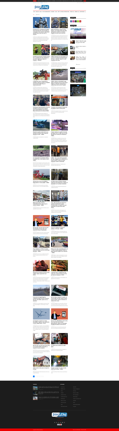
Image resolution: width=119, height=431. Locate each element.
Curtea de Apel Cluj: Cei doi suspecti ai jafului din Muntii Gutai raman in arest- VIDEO (81, 41)
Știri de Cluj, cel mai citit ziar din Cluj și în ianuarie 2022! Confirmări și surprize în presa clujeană (41, 346)
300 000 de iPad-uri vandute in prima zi (81, 47)
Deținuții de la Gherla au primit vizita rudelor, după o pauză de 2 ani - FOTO (41, 273)
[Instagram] (79, 2)
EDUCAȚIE (37, 11)
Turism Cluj (72, 11)
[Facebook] (77, 2)
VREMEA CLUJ (77, 11)
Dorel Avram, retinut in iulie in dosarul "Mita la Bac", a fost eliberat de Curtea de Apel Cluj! (81, 52)
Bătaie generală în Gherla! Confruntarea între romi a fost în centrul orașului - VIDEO (40, 204)
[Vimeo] (82, 2)
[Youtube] (83, 2)
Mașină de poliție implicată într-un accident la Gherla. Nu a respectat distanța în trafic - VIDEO (40, 133)
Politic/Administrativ (46, 11)
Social (40, 11)
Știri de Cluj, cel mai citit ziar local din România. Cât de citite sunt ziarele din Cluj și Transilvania (40, 228)
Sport (59, 11)
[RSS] (64, 422)
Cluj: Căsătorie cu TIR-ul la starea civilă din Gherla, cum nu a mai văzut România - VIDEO (41, 250)
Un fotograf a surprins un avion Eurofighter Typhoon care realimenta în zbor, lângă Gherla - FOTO (41, 322)
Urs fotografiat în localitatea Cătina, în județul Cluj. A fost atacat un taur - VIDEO (41, 159)
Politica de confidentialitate (76, 429)
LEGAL (56, 11)
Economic (52, 11)
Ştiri (34, 11)
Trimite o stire (45, 2)
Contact (41, 2)
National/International (64, 11)
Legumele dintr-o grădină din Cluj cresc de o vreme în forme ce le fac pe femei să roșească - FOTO (59, 273)
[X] (80, 2)
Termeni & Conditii (83, 429)
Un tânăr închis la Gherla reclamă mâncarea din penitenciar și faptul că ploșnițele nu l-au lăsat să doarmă (59, 182)
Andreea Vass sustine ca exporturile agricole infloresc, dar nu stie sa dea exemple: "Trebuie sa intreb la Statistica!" (81, 58)
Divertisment (82, 11)
